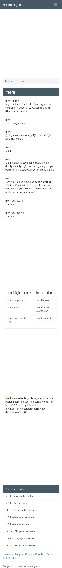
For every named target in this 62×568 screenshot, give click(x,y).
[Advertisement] (31, 43)
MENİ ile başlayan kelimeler (20, 538)
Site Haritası (9, 557)
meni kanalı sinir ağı (17, 319)
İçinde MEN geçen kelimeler (20, 531)
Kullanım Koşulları (34, 554)
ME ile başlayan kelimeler (19, 496)
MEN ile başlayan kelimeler (20, 517)
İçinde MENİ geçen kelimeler (21, 545)
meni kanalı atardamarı (42, 309)
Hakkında (8, 554)
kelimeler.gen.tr (13, 4)
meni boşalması (16, 300)
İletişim (19, 554)
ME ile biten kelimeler (17, 503)
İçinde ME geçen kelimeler (19, 510)
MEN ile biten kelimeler (17, 524)
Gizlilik (50, 554)
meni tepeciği (43, 318)
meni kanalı (14, 307)
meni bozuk (42, 300)
